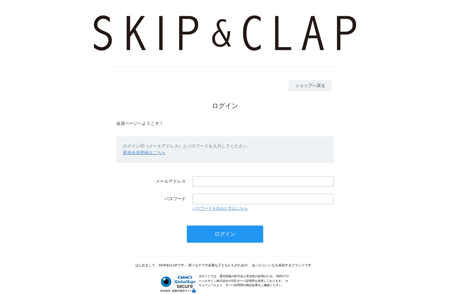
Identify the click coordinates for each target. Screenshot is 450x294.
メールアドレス (171, 181)
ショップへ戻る (310, 85)
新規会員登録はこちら (144, 152)
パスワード (175, 198)
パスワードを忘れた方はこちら (220, 208)
